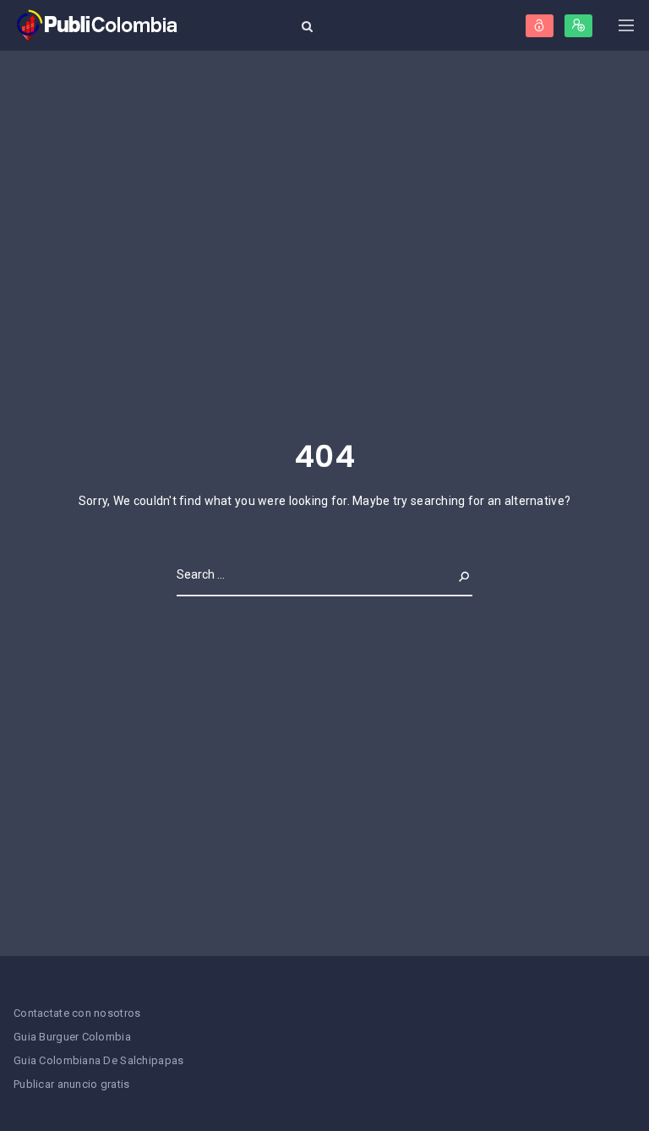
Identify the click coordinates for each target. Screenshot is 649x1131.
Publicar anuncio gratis (71, 1084)
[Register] (578, 25)
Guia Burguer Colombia (72, 1036)
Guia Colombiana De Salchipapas (98, 1060)
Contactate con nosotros (77, 1013)
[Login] (540, 25)
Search (450, 574)
